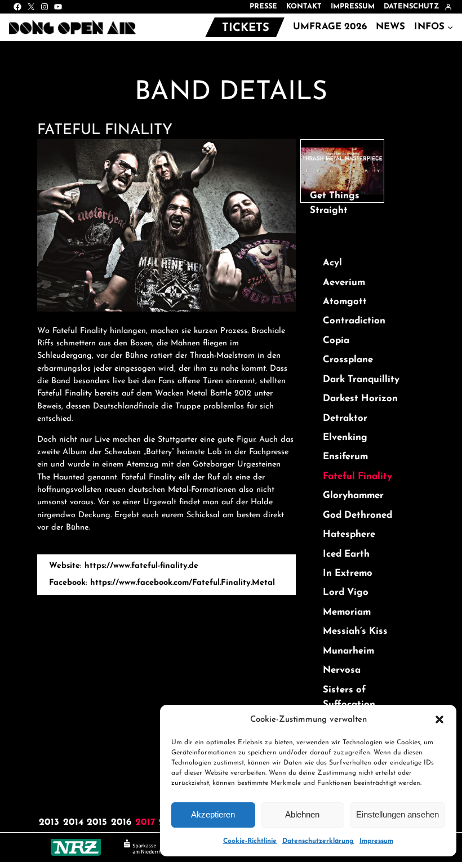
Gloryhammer (353, 495)
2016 (121, 822)
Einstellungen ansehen (397, 814)
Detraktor (345, 418)
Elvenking (345, 437)
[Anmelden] (448, 7)
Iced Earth (346, 554)
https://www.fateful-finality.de (141, 566)
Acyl (332, 263)
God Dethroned (357, 515)
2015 (97, 822)
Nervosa (342, 670)
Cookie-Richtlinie (250, 841)
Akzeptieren (213, 814)
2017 (145, 822)
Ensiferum (345, 456)
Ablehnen (302, 814)
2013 (49, 822)
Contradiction (354, 321)
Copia (336, 340)
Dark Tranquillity (361, 379)
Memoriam (347, 612)
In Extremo (347, 573)
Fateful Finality (357, 476)
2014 (73, 822)
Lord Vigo (345, 592)
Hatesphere (349, 534)
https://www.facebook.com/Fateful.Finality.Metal (182, 583)
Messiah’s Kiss (355, 631)
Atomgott (345, 301)
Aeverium (344, 282)
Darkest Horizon (360, 398)
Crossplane (348, 360)
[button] (439, 719)
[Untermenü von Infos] (450, 27)
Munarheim (348, 651)
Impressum (376, 841)
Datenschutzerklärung (318, 841)
